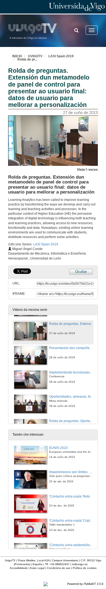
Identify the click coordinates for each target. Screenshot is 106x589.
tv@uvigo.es (80, 564)
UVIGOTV (35, 56)
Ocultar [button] (81, 272)
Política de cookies (84, 567)
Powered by (85, 583)
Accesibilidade (19, 567)
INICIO (17, 56)
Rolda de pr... (27, 59)
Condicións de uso (58, 567)
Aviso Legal (37, 567)
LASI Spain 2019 (61, 56)
